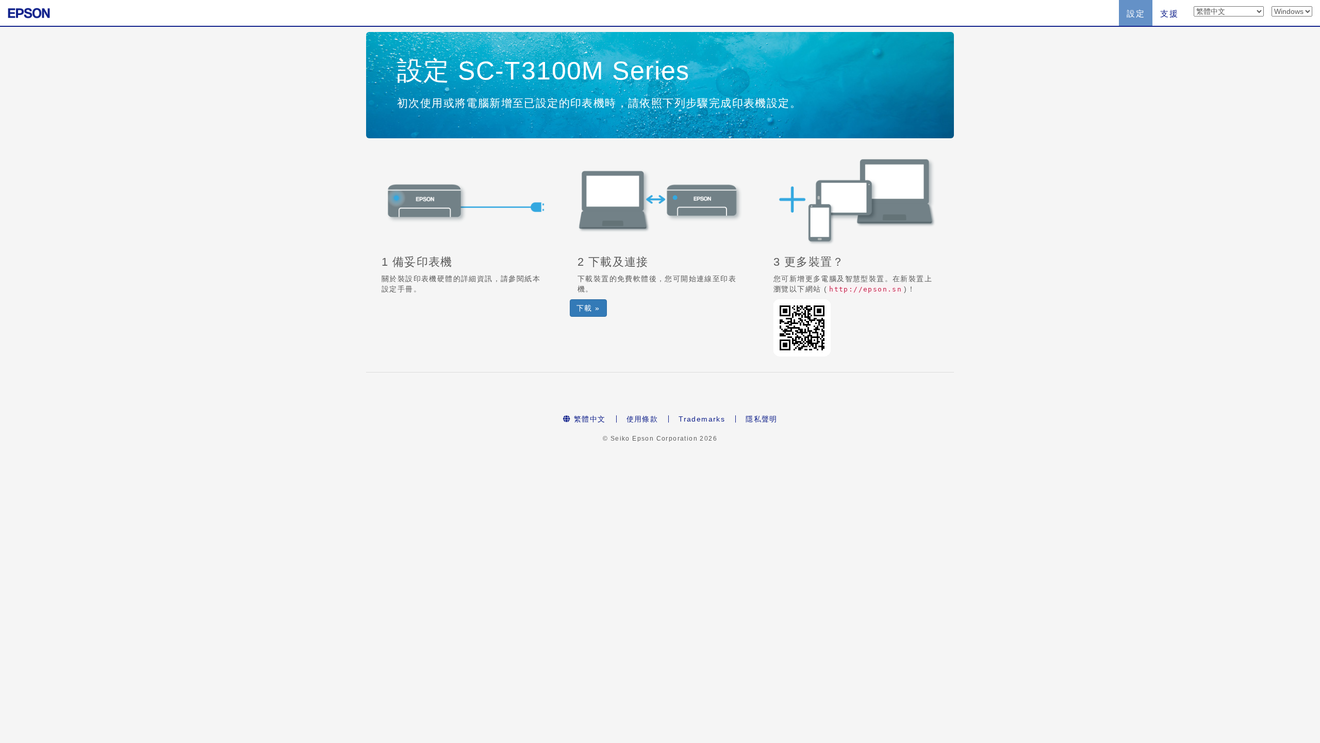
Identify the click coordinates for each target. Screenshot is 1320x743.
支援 (1169, 13)
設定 (1136, 13)
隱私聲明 (762, 419)
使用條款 (642, 419)
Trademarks (702, 419)
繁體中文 (588, 419)
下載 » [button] (588, 308)
